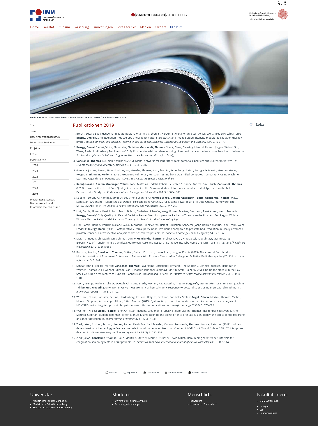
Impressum (132, 372)
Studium (64, 27)
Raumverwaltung (268, 412)
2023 (35, 171)
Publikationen (111, 117)
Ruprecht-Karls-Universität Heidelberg (52, 407)
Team (33, 131)
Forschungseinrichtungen (128, 404)
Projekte (35, 148)
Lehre (33, 154)
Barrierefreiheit (175, 372)
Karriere (161, 27)
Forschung (81, 27)
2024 (35, 165)
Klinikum (176, 27)
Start (33, 125)
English (260, 124)
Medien (145, 27)
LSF (261, 409)
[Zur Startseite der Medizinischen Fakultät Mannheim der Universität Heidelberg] (52, 15)
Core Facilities (126, 27)
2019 (35, 194)
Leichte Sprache (199, 372)
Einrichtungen (103, 27)
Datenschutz (153, 372)
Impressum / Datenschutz (203, 404)
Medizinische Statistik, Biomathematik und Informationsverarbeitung (45, 203)
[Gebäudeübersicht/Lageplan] (285, 3)
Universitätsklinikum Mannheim (131, 400)
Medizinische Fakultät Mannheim (48, 117)
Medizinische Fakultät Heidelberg (50, 404)
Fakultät (48, 27)
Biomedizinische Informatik (85, 117)
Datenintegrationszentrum (45, 136)
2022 (35, 176)
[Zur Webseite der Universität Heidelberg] (159, 15)
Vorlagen (264, 406)
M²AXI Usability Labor (42, 142)
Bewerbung (196, 400)
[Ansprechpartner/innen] (280, 3)
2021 (35, 182)
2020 (35, 188)
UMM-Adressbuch (269, 400)
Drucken (113, 372)
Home (34, 27)
